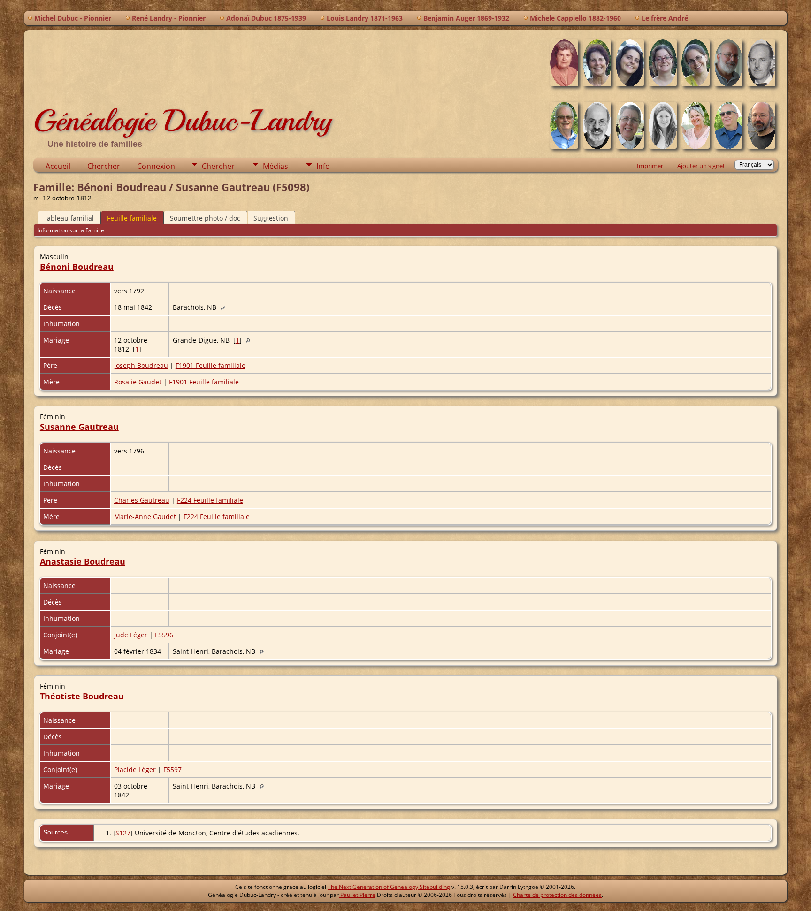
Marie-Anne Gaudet (145, 516)
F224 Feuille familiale (210, 500)
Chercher (103, 166)
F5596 (164, 634)
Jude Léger (130, 634)
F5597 (172, 769)
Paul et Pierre (357, 895)
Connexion (156, 166)
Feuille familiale (132, 218)
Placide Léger (135, 769)
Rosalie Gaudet (137, 381)
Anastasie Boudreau (82, 561)
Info (323, 166)
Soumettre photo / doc (205, 218)
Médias (275, 166)
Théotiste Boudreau (82, 696)
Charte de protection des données (557, 895)
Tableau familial (69, 218)
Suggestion (270, 218)
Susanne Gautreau (79, 426)
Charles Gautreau (141, 500)
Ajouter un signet (701, 165)
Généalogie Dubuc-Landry (182, 120)
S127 (122, 832)
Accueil (58, 166)
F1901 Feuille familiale (210, 365)
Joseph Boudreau (141, 365)
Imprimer (650, 165)
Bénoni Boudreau (77, 266)
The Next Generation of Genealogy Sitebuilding (389, 887)
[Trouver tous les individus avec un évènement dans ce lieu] (225, 307)
